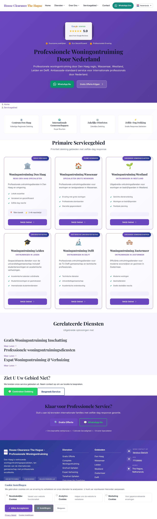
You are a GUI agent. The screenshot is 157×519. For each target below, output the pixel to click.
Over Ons (73, 5)
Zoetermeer (100, 473)
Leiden (98, 464)
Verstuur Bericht (140, 452)
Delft (97, 477)
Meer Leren (9, 346)
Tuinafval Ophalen (70, 476)
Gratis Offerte (68, 456)
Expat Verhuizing (70, 472)
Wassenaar (100, 460)
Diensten (58, 5)
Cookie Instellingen (26, 515)
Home (48, 5)
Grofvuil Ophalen (70, 468)
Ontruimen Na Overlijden (73, 480)
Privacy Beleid (10, 515)
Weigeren (61, 508)
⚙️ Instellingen (44, 508)
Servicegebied (90, 5)
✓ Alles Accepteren (19, 508)
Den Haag (99, 456)
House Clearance (23, 5)
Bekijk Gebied (26, 222)
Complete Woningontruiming (70, 462)
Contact (106, 5)
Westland (99, 469)
